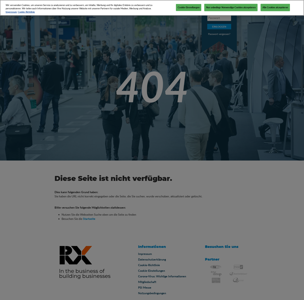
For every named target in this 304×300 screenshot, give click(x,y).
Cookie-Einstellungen (189, 7)
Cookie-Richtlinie (26, 12)
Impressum (11, 12)
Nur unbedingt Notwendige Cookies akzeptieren (231, 7)
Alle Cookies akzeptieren (275, 7)
